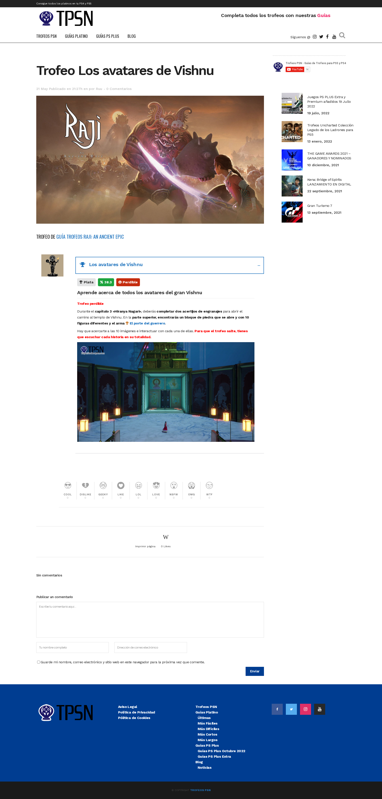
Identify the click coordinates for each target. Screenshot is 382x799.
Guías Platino (206, 712)
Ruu (99, 89)
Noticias (204, 767)
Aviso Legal (127, 707)
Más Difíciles (208, 729)
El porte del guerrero (147, 323)
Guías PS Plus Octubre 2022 (221, 751)
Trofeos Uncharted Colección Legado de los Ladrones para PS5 (330, 130)
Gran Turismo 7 (319, 206)
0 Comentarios (119, 89)
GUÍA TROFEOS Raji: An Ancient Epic (90, 236)
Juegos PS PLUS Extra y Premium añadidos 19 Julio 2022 (329, 101)
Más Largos (207, 740)
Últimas (204, 718)
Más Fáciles (207, 723)
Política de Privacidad (136, 712)
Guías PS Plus (207, 745)
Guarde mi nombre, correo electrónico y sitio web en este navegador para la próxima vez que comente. (123, 662)
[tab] (169, 265)
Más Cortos (207, 734)
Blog (199, 762)
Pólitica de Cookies (134, 718)
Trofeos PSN (206, 707)
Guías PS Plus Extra (214, 756)
